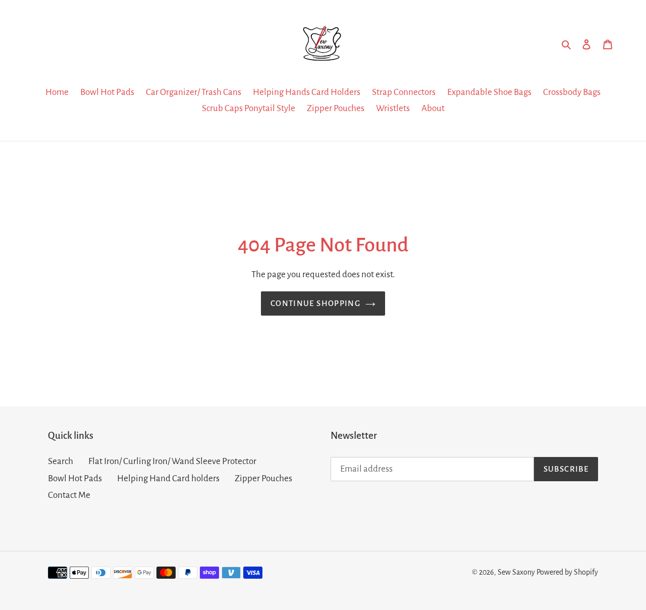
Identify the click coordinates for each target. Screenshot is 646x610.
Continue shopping (315, 303)
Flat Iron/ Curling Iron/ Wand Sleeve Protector (172, 461)
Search (60, 461)
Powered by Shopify (567, 572)
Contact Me (69, 495)
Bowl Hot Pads (75, 478)
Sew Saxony (516, 572)
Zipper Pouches (263, 478)
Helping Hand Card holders (168, 478)
